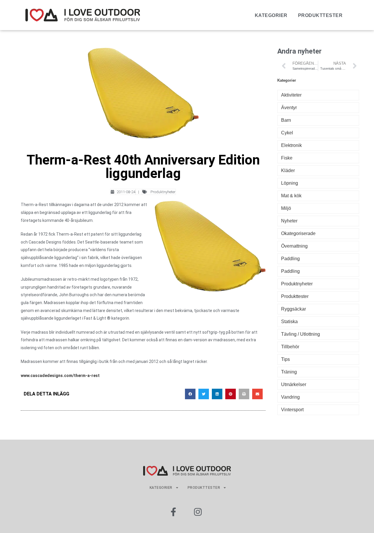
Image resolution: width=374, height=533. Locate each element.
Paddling (290, 258)
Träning (289, 371)
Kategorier (271, 15)
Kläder (288, 170)
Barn (286, 120)
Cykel (287, 132)
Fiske (286, 157)
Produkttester (320, 15)
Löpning (289, 183)
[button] (190, 394)
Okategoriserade (298, 233)
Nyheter (289, 220)
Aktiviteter (291, 94)
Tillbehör (290, 346)
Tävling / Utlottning (300, 334)
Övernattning (294, 246)
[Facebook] (173, 512)
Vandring (290, 397)
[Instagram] (198, 512)
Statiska (289, 321)
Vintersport (292, 409)
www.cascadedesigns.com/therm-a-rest (60, 375)
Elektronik (291, 145)
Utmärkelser (293, 384)
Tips (285, 359)
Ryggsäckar (293, 308)
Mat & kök (291, 195)
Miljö (286, 208)
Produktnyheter (163, 192)
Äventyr (289, 107)
